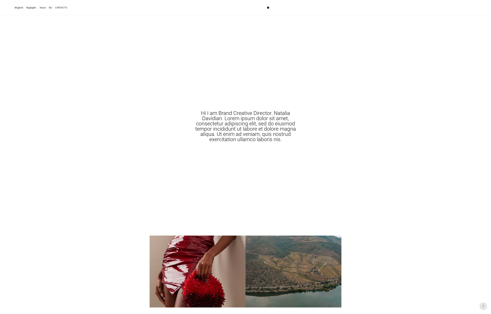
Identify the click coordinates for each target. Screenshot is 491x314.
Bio (50, 7)
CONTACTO (61, 7)
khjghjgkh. (31, 7)
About (43, 7)
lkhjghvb (19, 7)
